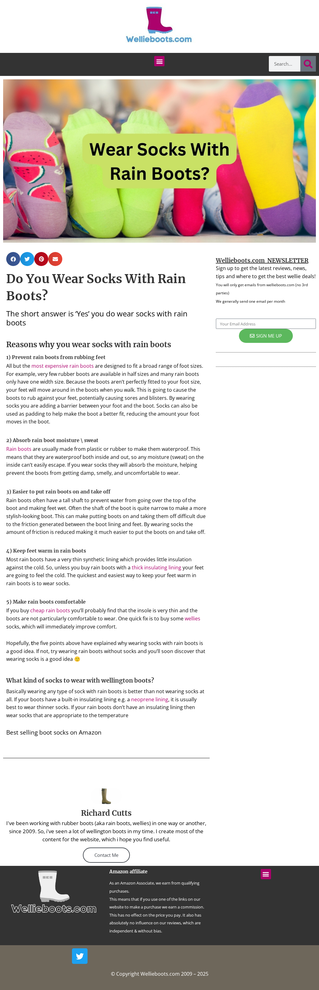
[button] (159, 61)
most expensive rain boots (62, 365)
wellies (192, 618)
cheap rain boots (50, 610)
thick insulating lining (156, 567)
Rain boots (18, 449)
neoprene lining (149, 699)
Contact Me (106, 855)
